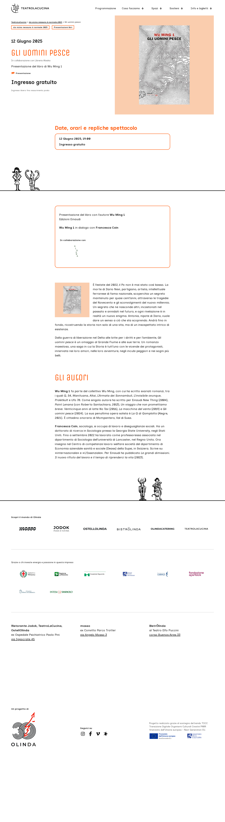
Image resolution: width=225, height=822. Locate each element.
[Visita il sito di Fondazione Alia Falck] (197, 574)
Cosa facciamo (131, 8)
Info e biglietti (199, 8)
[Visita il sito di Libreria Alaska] (77, 251)
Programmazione (105, 8)
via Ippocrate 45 (23, 639)
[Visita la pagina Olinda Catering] (163, 529)
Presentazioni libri (63, 27)
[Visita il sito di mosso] (28, 529)
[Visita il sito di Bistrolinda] (129, 529)
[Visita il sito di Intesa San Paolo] (62, 592)
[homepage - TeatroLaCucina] (23, 734)
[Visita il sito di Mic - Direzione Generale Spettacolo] (129, 574)
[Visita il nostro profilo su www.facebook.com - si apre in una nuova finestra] (90, 734)
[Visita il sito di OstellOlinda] (95, 529)
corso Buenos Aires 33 (164, 635)
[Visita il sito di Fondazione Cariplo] (163, 574)
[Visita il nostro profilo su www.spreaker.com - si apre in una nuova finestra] (105, 734)
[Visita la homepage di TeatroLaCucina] (30, 8)
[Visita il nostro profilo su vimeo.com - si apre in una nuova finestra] (98, 734)
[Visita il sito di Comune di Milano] (28, 574)
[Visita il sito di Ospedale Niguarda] (95, 574)
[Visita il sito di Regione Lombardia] (62, 574)
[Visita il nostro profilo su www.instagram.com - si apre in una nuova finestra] (82, 734)
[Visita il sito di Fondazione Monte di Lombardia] (28, 592)
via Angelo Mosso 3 (93, 635)
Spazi (155, 8)
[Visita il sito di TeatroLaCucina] (197, 529)
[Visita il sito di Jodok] (62, 529)
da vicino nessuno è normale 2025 (30, 27)
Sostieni (174, 8)
